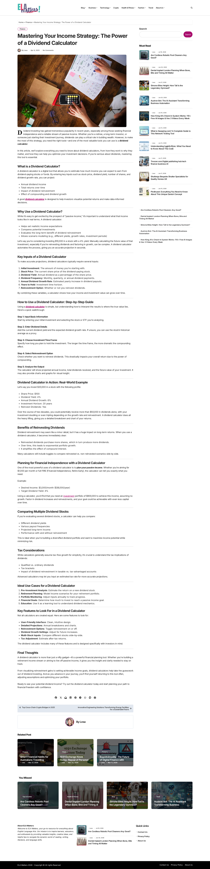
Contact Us (142, 832)
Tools (158, 797)
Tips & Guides (27, 797)
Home (21, 22)
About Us (159, 8)
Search (143, 29)
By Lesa (24, 50)
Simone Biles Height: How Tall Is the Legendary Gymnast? (165, 225)
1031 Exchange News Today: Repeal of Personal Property (74, 759)
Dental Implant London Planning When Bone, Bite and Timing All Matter (82, 804)
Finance (29, 22)
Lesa (83, 721)
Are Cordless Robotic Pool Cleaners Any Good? (161, 210)
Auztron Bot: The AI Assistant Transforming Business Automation (170, 804)
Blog (83, 8)
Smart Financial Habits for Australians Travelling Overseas (34, 759)
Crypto (116, 8)
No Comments (48, 50)
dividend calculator (34, 199)
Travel (150, 8)
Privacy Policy (144, 836)
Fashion (141, 8)
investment (68, 496)
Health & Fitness (128, 8)
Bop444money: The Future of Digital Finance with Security (114, 759)
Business (92, 8)
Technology (104, 8)
